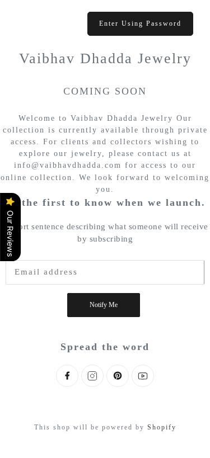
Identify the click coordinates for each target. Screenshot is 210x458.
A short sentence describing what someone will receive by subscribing (105, 233)
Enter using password (140, 23)
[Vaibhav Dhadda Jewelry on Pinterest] (117, 376)
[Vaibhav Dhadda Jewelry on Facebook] (67, 376)
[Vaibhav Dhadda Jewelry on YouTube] (143, 376)
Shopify (161, 427)
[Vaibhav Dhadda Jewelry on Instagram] (92, 376)
